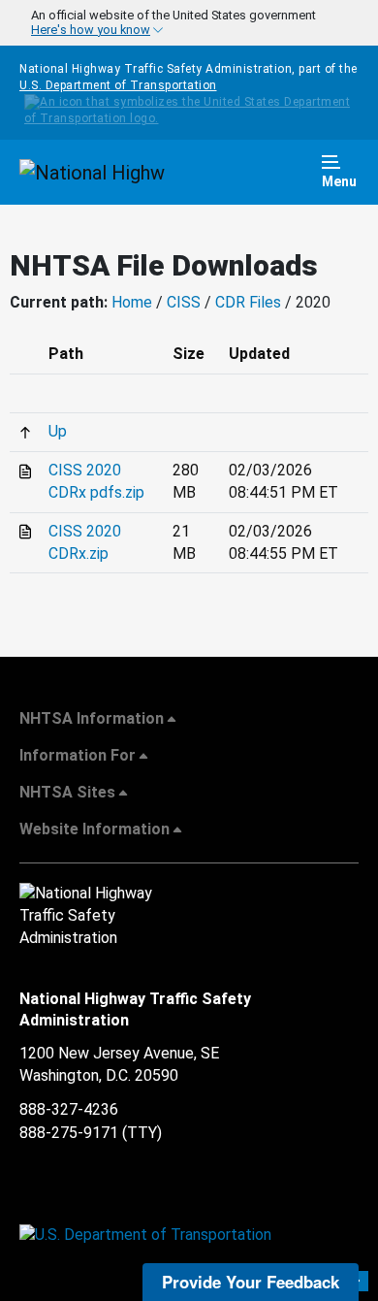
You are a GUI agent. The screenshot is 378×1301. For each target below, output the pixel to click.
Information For (77, 755)
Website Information (94, 829)
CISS (184, 302)
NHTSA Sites (67, 792)
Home (131, 302)
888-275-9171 (68, 1132)
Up (57, 431)
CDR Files (248, 302)
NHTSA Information (91, 718)
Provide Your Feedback (250, 1281)
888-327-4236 (68, 1109)
